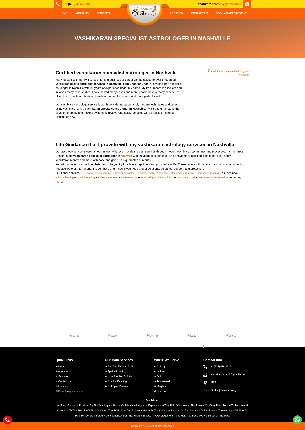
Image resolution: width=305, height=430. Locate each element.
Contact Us (199, 13)
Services (103, 13)
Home (63, 13)
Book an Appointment (231, 13)
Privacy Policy (228, 390)
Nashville (126, 156)
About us (82, 13)
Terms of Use (211, 390)
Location (176, 13)
